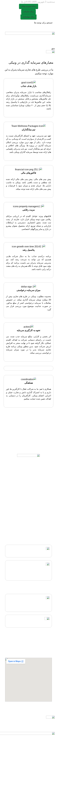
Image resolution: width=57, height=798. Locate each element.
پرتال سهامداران (28, 17)
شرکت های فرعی (44, 519)
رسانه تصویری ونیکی (28, 6)
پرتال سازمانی (28, 12)
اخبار (50, 524)
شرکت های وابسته (44, 514)
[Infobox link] (28, 97)
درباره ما (48, 529)
